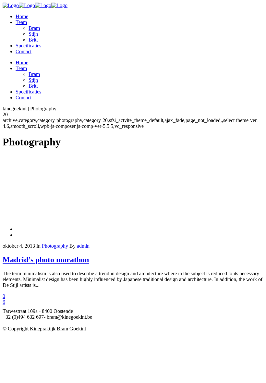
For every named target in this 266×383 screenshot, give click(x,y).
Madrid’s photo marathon (46, 259)
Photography (55, 246)
